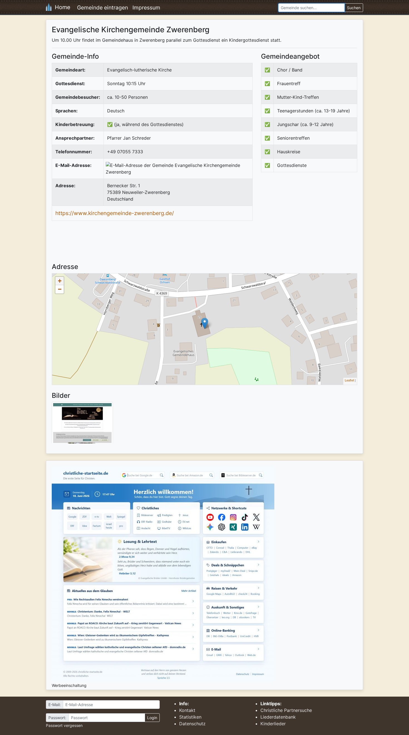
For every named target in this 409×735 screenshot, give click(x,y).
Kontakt (187, 710)
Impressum (146, 7)
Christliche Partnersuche (286, 710)
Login (152, 717)
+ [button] (59, 280)
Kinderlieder (273, 723)
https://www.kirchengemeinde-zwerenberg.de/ (114, 213)
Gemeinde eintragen (102, 7)
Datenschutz (192, 723)
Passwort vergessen (64, 725)
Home (60, 7)
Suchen (354, 7)
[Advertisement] (307, 222)
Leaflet (349, 380)
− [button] (59, 289)
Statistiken (190, 717)
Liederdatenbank (278, 717)
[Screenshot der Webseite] (82, 424)
